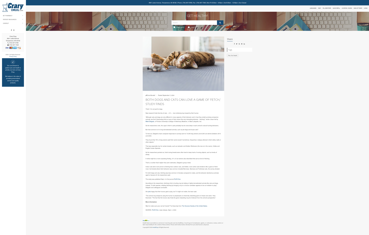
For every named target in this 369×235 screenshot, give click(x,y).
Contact (6, 23)
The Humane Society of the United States (194, 206)
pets (149, 191)
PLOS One (177, 179)
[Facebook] (11, 30)
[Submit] (220, 22)
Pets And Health (232, 55)
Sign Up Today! (358, 8)
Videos (193, 27)
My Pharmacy (7, 16)
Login (365, 8)
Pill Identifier (327, 8)
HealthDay (155, 227)
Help (319, 8)
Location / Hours (347, 8)
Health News (180, 27)
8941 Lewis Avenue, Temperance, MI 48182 (162, 3)
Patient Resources (9, 19)
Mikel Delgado (150, 121)
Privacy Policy (13, 56)
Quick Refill (336, 8)
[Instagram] (14, 30)
